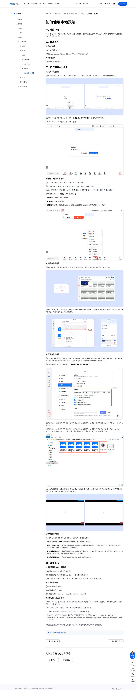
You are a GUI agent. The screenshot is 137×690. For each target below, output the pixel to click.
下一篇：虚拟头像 (115, 641)
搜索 (92, 4)
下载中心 (122, 3)
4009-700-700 (83, 4)
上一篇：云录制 (53, 641)
